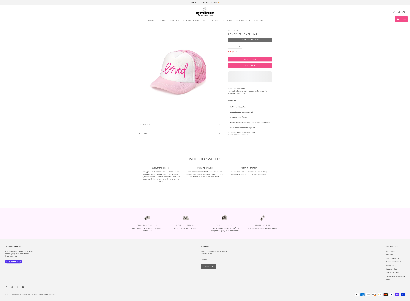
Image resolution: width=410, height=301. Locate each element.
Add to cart (250, 59)
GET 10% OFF (387, 285)
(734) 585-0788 (11, 256)
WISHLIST (150, 20)
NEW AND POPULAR (191, 20)
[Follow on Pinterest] (17, 287)
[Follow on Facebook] (6, 287)
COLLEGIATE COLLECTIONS (168, 20)
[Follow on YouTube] (23, 287)
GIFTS (205, 20)
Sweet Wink (233, 30)
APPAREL (215, 20)
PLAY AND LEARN (243, 20)
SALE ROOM (258, 20)
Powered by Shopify (47, 294)
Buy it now (250, 66)
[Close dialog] (405, 246)
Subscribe (208, 267)
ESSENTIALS (227, 20)
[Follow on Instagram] (12, 287)
